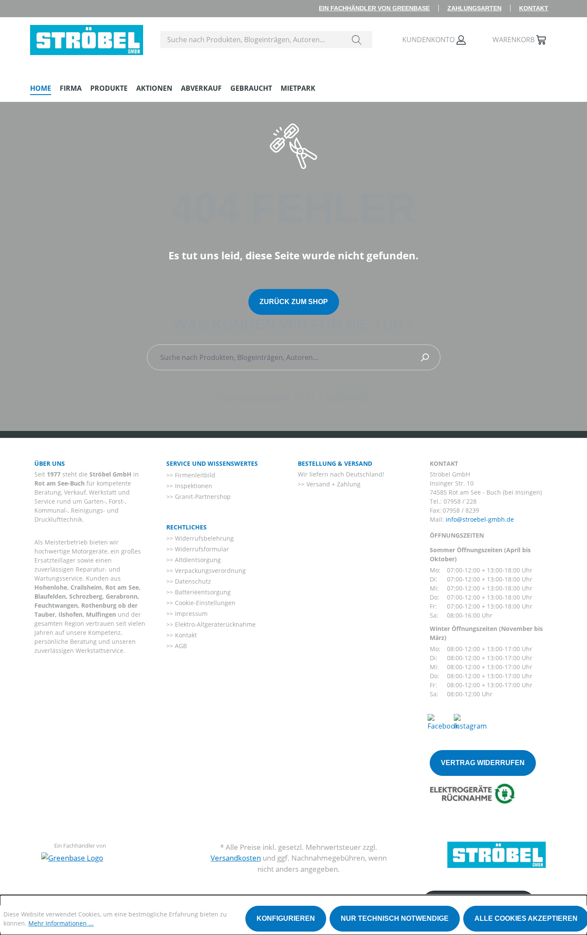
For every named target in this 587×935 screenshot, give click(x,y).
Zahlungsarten (474, 8)
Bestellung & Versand (335, 463)
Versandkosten (236, 858)
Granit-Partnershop (202, 496)
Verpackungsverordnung (209, 570)
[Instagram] (470, 721)
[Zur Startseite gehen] (86, 38)
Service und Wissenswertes (212, 463)
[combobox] (251, 39)
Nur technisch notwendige (395, 918)
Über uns (49, 463)
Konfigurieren (286, 918)
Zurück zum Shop (294, 301)
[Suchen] (356, 39)
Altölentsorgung (197, 560)
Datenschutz (192, 581)
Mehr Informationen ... (61, 923)
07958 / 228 (460, 501)
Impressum (190, 613)
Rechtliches (186, 527)
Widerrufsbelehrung (203, 538)
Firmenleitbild (194, 475)
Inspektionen (192, 486)
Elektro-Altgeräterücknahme (214, 624)
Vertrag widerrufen (483, 762)
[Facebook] (443, 721)
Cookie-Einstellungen (204, 603)
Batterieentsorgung (202, 592)
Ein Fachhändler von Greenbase (374, 8)
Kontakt (533, 8)
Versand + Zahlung (333, 484)
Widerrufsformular (201, 549)
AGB (180, 646)
